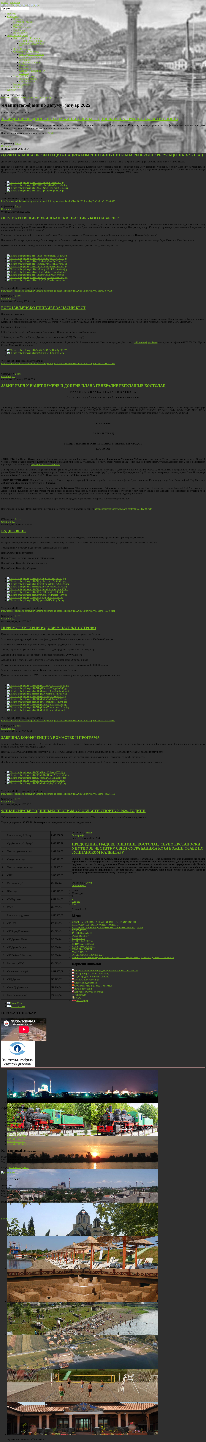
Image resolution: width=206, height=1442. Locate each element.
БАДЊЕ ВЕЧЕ (13, 531)
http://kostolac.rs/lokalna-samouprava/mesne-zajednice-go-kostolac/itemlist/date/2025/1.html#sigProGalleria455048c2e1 (58, 611)
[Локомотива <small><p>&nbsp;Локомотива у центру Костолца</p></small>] (82, 1135)
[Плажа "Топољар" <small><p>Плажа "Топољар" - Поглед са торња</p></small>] (82, 1334)
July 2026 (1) (13, 1117)
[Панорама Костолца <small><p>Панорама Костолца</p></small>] (82, 1201)
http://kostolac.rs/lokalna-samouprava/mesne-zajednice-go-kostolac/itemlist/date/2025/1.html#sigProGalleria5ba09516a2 (58, 363)
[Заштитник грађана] (18, 1066)
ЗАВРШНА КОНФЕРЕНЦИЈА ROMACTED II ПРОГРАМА (50, 737)
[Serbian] (3, 5)
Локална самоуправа (22, 97)
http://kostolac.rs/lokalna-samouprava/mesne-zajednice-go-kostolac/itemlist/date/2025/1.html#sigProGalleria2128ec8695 (58, 201)
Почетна (5, 97)
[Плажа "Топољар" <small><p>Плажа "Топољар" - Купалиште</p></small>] (82, 1268)
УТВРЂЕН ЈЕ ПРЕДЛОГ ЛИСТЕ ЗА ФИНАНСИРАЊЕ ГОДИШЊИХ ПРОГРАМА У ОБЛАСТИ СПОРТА (89, 119)
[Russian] (37, 5)
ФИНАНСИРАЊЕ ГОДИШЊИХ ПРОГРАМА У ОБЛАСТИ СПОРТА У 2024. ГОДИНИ (73, 811)
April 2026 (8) (14, 1125)
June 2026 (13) (14, 1119)
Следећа (76, 901)
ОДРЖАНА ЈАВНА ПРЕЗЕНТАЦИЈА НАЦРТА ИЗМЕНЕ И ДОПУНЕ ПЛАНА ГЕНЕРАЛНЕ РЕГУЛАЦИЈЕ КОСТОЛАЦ (102, 155)
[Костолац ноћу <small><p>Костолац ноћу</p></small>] (82, 1102)
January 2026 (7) (15, 1133)
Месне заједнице (43, 97)
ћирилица (15, 2)
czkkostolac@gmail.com (145, 342)
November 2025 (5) (16, 1138)
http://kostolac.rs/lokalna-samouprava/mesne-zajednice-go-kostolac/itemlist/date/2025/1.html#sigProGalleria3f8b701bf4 (57, 290)
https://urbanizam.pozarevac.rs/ (45, 464)
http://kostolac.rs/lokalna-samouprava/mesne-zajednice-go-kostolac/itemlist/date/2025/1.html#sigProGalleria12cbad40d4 (58, 720)
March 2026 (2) (14, 1128)
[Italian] (29, 5)
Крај (74, 904)
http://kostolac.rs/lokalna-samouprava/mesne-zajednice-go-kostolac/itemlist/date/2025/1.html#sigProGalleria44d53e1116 (58, 793)
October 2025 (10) (16, 1141)
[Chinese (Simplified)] (9, 5)
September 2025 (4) (16, 1144)
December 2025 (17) (17, 1136)
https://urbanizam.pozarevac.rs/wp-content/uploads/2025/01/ (123, 509)
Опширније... (8, 146)
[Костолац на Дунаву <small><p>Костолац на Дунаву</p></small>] (82, 1168)
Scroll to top (7, 1218)
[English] (16, 5)
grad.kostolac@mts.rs (18, 1167)
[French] (21, 5)
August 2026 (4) (15, 1114)
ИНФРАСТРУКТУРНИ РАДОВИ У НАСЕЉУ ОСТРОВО (48, 628)
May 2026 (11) (14, 1122)
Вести (18, 143)
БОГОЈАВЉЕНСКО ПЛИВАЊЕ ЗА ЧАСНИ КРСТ (43, 308)
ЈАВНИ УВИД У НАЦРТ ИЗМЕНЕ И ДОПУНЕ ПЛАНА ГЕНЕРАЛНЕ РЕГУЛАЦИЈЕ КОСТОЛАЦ (83, 386)
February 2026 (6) (16, 1130)
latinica (4, 2)
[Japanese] (33, 5)
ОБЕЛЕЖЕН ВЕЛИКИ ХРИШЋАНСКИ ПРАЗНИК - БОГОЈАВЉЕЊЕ (60, 218)
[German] (25, 5)
